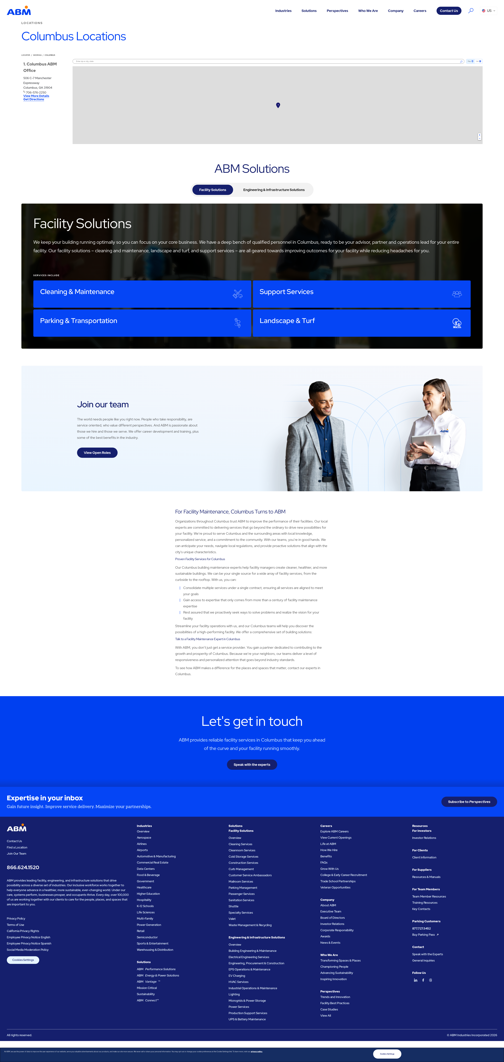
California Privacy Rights (23, 931)
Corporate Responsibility (337, 930)
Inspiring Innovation (333, 979)
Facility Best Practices (334, 1003)
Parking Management (243, 888)
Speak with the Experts (427, 954)
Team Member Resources (429, 896)
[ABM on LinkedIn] (415, 980)
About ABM (328, 905)
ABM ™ (148, 982)
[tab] (212, 190)
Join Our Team (16, 854)
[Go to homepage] (19, 11)
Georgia (37, 55)
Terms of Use (15, 925)
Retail (140, 931)
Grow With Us (329, 869)
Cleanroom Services (242, 850)
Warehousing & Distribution (155, 950)
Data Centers (146, 869)
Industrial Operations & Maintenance (253, 988)
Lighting (234, 994)
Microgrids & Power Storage (247, 1001)
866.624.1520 (23, 867)
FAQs (323, 862)
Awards (325, 936)
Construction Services (243, 863)
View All (325, 1016)
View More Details (36, 96)
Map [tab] (469, 61)
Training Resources (424, 903)
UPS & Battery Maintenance (247, 1019)
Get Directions (33, 99)
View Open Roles (97, 452)
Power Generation (149, 925)
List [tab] (477, 61)
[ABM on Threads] (430, 980)
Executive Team (330, 911)
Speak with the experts (252, 764)
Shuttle (233, 906)
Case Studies (329, 1009)
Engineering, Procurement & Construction (256, 963)
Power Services (239, 1007)
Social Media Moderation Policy (28, 950)
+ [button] (479, 135)
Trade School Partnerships (337, 881)
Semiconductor (147, 937)
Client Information (424, 857)
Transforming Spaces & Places (340, 960)
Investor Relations (332, 924)
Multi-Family (145, 918)
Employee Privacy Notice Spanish (29, 943)
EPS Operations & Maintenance (249, 969)
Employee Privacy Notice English (28, 937)
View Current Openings (335, 838)
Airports (142, 850)
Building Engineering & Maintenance (253, 951)
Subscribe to (469, 802)
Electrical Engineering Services (249, 957)
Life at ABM (328, 844)
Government (145, 881)
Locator (25, 55)
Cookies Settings (23, 960)
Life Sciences (146, 912)
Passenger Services (242, 894)
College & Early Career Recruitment (343, 875)
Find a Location (17, 847)
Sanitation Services (241, 900)
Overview (143, 831)
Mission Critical (147, 988)
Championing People (334, 967)
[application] (278, 105)
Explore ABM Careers (334, 831)
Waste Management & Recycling (250, 925)
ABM (156, 969)
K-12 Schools (145, 906)
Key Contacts (421, 909)
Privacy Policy (16, 918)
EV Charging (237, 976)
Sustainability (146, 994)
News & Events (330, 943)
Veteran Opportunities (335, 887)
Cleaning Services (240, 844)
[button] (283, 10)
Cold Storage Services (243, 857)
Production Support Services (248, 1013)
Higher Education (148, 894)
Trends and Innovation (335, 997)
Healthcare (144, 887)
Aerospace (144, 838)
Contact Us (449, 11)
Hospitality (144, 900)
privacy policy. (256, 1051)
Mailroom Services (241, 881)
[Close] (500, 1054)
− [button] (479, 138)
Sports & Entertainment (152, 943)
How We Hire (329, 850)
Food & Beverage (148, 875)
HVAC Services (238, 982)
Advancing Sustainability (336, 973)
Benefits (326, 856)
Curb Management (241, 869)
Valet (232, 919)
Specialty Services (241, 913)
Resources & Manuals (426, 877)
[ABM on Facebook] (423, 980)
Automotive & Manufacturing (156, 856)
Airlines (142, 844)
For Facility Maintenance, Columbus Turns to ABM (230, 511)
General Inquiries (423, 960)
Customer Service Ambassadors (250, 875)
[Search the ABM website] (471, 10)
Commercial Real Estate (152, 862)
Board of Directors (332, 918)
